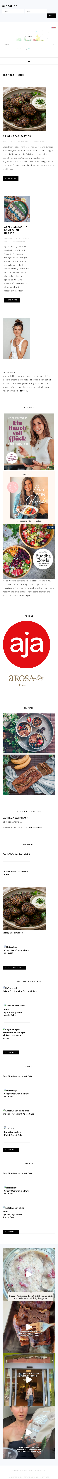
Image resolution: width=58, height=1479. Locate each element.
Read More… (22, 390)
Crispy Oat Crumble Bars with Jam (20, 991)
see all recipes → (14, 967)
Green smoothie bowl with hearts (15, 230)
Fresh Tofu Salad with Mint (16, 854)
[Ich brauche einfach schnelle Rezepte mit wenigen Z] (29, 1327)
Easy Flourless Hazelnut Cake (18, 1076)
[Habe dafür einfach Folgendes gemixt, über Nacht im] (29, 1432)
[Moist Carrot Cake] (17, 1132)
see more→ (10, 1052)
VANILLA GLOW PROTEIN (16, 818)
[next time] (29, 1379)
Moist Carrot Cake (13, 1135)
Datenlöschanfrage (40, 1477)
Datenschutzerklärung (19, 1477)
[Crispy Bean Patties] (24, 929)
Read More (10, 178)
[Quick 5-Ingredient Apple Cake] (17, 1009)
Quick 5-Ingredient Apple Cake (13, 1013)
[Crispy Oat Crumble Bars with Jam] (11, 947)
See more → (11, 1150)
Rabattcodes (35, 827)
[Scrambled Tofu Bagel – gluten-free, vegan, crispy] (11, 1029)
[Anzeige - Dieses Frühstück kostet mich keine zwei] (29, 1274)
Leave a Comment (40, 141)
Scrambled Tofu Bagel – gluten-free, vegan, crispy (15, 1035)
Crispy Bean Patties (17, 136)
